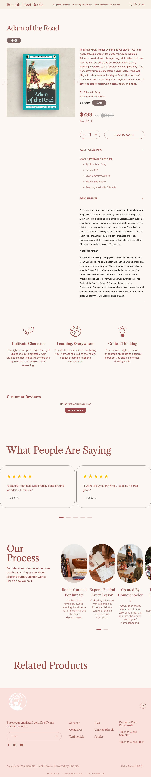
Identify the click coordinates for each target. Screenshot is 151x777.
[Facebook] (8, 745)
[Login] (135, 4)
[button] (130, 4)
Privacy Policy (53, 773)
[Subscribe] (56, 736)
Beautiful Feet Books (39, 766)
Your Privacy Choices (73, 773)
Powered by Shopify (66, 766)
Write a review (75, 410)
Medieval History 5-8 (101, 158)
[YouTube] (21, 745)
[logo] (25, 4)
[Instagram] (15, 745)
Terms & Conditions (96, 773)
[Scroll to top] (143, 707)
